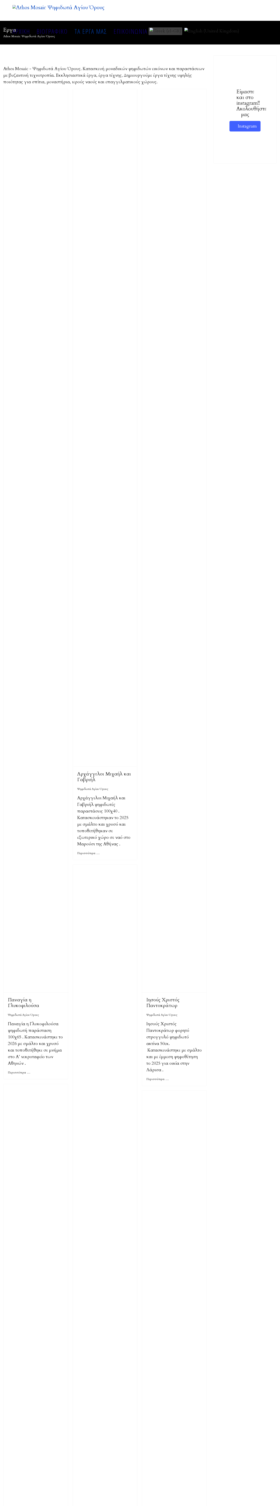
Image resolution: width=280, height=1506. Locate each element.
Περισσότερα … (19, 1072)
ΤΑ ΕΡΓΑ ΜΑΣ (90, 31)
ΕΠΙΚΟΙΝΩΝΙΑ (130, 31)
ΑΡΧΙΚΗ (21, 31)
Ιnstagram (247, 126)
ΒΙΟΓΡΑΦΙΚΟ (52, 31)
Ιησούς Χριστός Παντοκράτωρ (163, 1003)
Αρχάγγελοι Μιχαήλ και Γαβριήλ (104, 777)
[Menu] (265, 31)
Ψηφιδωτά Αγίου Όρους (23, 1015)
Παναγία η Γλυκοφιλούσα (23, 1003)
